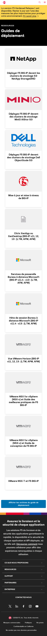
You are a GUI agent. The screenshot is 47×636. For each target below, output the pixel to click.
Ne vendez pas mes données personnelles (21, 630)
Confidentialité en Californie (24, 626)
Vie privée (40, 623)
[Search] (39, 2)
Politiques (28, 623)
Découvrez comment (26, 544)
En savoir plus (29, 16)
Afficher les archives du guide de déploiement (23, 503)
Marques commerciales (11, 623)
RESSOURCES (7, 25)
